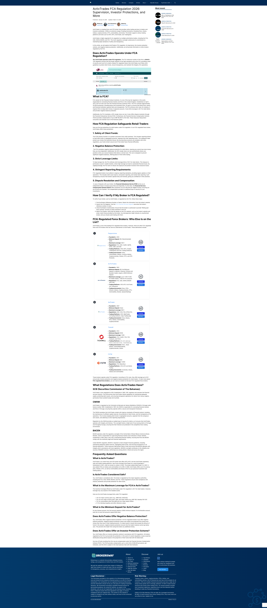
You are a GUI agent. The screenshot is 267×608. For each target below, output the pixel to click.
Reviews (124, 2)
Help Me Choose (154, 2)
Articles (138, 2)
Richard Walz (124, 25)
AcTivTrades (112, 264)
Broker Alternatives (166, 21)
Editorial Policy (132, 566)
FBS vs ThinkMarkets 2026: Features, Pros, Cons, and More (168, 16)
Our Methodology (132, 565)
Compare (131, 2)
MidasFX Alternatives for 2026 (168, 23)
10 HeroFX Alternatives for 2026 (167, 29)
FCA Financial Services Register (124, 204)
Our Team (130, 561)
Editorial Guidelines (133, 563)
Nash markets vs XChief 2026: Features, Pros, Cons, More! (168, 42)
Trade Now (140, 247)
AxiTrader (111, 302)
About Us (130, 557)
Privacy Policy (172, 599)
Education (146, 566)
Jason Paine (100, 25)
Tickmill (110, 327)
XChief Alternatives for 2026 (168, 35)
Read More (140, 250)
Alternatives (146, 561)
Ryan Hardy (111, 25)
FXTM (110, 354)
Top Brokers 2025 (165, 2)
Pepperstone (112, 233)
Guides (117, 2)
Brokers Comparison (166, 13)
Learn (145, 568)
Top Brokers (146, 557)
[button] (175, 3)
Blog (144, 570)
